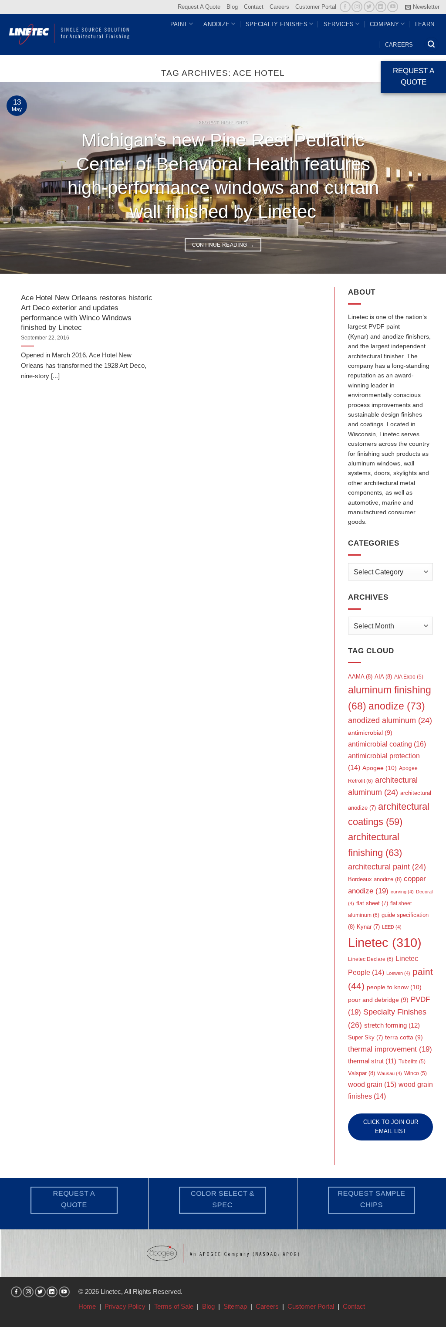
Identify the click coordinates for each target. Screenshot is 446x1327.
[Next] (426, 178)
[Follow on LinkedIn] (380, 6)
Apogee (379, 767)
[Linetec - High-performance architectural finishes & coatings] (69, 34)
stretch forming (392, 1025)
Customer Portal (315, 6)
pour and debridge (378, 1000)
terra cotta (404, 1037)
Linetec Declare (370, 959)
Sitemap (235, 1306)
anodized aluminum (390, 720)
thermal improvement (390, 1049)
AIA (383, 676)
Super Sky (365, 1037)
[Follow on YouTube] (392, 6)
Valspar (361, 1073)
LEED (392, 927)
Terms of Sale (173, 1306)
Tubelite (412, 1061)
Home (87, 1306)
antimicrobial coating (387, 744)
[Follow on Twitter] (369, 6)
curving (402, 891)
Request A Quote (199, 6)
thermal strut (372, 1061)
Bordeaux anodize (375, 879)
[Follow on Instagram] (356, 6)
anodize (396, 706)
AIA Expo (408, 676)
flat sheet (372, 903)
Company (384, 24)
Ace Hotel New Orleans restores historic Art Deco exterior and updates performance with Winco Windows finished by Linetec (86, 312)
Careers (279, 6)
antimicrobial (370, 733)
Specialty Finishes (276, 24)
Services (339, 24)
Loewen (398, 973)
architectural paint (387, 866)
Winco (415, 1073)
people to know (394, 987)
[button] (422, 7)
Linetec (385, 942)
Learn (424, 24)
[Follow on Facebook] (345, 6)
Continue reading (223, 245)
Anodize (216, 24)
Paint (178, 24)
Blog (232, 6)
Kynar (368, 926)
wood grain (372, 1084)
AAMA (360, 676)
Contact (254, 6)
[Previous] (20, 178)
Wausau (389, 1073)
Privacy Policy (125, 1306)
